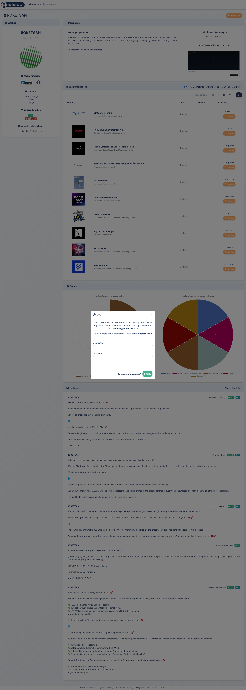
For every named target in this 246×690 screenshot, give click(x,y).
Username (98, 343)
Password (97, 353)
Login (147, 373)
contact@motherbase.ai (125, 328)
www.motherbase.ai (142, 333)
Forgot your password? (129, 374)
